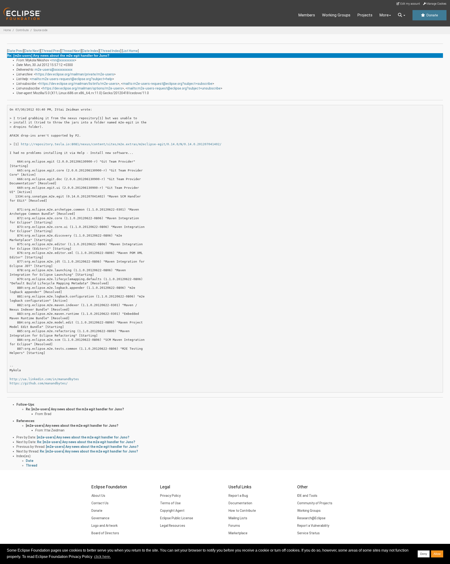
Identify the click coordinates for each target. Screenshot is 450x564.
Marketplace (238, 533)
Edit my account (410, 3)
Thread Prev (50, 51)
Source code (40, 30)
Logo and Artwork (104, 525)
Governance (100, 518)
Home (7, 30)
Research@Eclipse (311, 518)
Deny (423, 554)
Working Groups (336, 15)
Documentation (240, 503)
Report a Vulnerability (313, 525)
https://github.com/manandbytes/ (39, 383)
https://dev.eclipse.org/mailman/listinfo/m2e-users (78, 83)
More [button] (384, 15)
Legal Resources (172, 525)
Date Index (90, 51)
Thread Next (71, 51)
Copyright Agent (172, 510)
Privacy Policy (170, 495)
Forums (234, 525)
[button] (401, 15)
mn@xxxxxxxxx (63, 60)
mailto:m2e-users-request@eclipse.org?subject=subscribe (167, 83)
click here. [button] (102, 557)
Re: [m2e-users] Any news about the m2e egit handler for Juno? (75, 409)
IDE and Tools (307, 495)
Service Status (308, 533)
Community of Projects (314, 503)
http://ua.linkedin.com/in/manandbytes (44, 379)
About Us (98, 495)
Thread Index (110, 51)
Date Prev (15, 51)
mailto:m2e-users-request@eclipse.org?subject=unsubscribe (174, 88)
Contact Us (100, 503)
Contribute (22, 30)
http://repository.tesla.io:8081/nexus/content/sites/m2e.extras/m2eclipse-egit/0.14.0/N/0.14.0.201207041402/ (121, 144)
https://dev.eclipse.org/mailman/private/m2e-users (75, 74)
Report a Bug (238, 495)
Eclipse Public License (176, 518)
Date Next (32, 51)
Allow (437, 554)
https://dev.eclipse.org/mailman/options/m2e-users (82, 88)
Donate (431, 15)
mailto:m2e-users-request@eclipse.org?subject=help (71, 79)
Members (306, 15)
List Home (130, 51)
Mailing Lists (238, 518)
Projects (364, 15)
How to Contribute (242, 510)
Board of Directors (105, 533)
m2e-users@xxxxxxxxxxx (53, 69)
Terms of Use (170, 503)
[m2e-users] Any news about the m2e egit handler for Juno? (72, 425)
